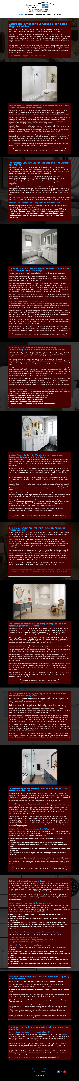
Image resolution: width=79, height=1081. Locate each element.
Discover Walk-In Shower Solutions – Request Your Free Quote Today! (39, 515)
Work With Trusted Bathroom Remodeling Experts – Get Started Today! (39, 150)
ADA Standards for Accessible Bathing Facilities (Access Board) (31, 940)
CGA (37, 1069)
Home (20, 15)
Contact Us (40, 15)
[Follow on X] (61, 1072)
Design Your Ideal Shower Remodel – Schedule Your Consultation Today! (39, 335)
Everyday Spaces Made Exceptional (34, 56)
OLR (33, 1069)
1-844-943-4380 (16, 56)
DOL (41, 1069)
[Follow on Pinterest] (64, 1072)
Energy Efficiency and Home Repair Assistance (26, 942)
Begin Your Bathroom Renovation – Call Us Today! (39, 681)
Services (29, 15)
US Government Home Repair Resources (24, 938)
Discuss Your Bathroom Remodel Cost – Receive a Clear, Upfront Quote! (39, 868)
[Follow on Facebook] (58, 1072)
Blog (59, 15)
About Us (51, 15)
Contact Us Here (28, 1057)
